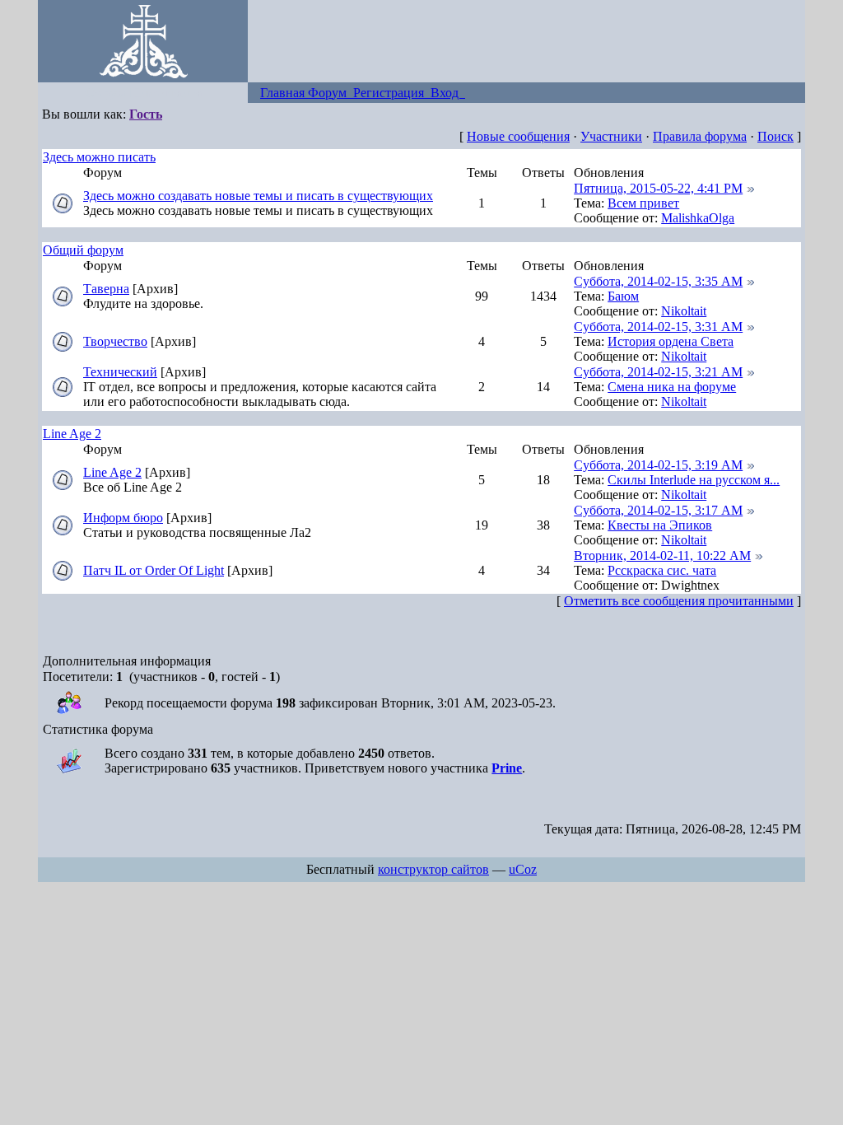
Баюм (623, 296)
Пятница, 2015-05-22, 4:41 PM (658, 188)
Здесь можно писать (99, 157)
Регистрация (392, 93)
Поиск (775, 136)
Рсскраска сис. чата (662, 570)
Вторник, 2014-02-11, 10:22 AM (662, 555)
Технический (120, 372)
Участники (611, 136)
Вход (448, 93)
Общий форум (83, 250)
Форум (330, 93)
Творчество (115, 341)
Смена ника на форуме (672, 387)
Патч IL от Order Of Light (153, 570)
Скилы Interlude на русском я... (694, 480)
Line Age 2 (72, 434)
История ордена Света (671, 341)
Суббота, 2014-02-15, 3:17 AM (658, 510)
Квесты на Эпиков (660, 525)
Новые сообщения (518, 136)
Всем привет (643, 203)
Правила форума (700, 136)
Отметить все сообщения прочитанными (679, 601)
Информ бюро (123, 518)
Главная (284, 93)
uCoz (523, 869)
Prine (506, 768)
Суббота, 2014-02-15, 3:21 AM (658, 372)
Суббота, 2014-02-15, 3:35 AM (658, 281)
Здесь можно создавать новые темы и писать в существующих (258, 196)
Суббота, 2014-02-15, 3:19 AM (658, 465)
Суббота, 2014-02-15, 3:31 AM (658, 327)
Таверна (106, 289)
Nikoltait (683, 311)
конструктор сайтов (433, 869)
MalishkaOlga (697, 218)
